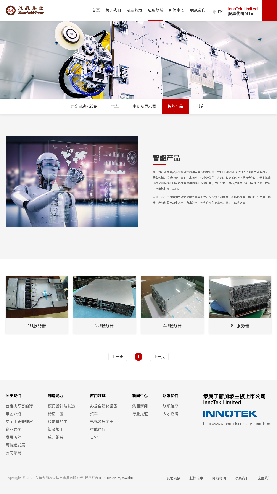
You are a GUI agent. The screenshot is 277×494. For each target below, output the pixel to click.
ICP (102, 478)
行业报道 (140, 414)
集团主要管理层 (19, 421)
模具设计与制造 (61, 406)
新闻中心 (176, 10)
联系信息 (170, 406)
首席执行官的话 (19, 406)
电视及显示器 (144, 106)
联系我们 (198, 10)
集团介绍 (13, 414)
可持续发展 (15, 445)
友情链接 (173, 478)
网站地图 (219, 478)
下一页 (159, 356)
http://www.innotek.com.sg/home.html (237, 423)
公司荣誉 (13, 453)
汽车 (115, 106)
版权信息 (196, 478)
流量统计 (264, 478)
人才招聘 (170, 414)
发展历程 (13, 437)
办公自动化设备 (84, 106)
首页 (96, 10)
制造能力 (134, 10)
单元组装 (55, 437)
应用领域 (155, 10)
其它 (201, 106)
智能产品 (175, 106)
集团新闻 (140, 406)
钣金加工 (55, 429)
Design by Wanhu (119, 478)
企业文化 (13, 429)
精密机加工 (57, 421)
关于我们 (113, 10)
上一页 (118, 356)
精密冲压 (55, 414)
